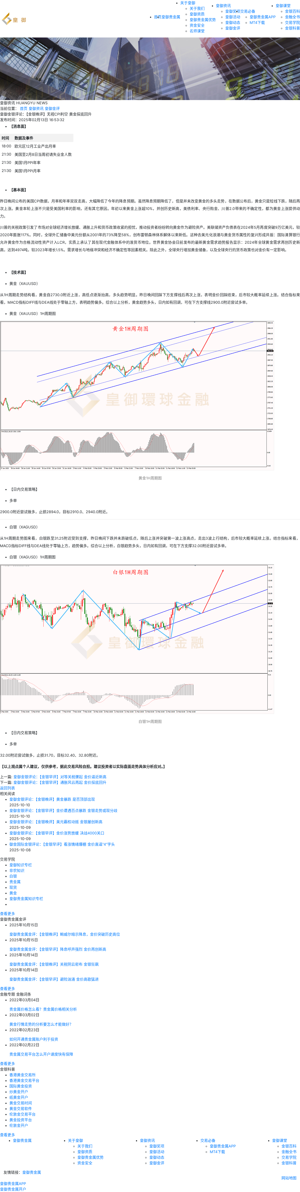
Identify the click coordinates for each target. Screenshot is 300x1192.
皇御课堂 (283, 5)
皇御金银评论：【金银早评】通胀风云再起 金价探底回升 (59, 782)
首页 (23, 108)
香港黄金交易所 (22, 1074)
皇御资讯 (223, 5)
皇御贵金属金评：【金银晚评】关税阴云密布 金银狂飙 (54, 964)
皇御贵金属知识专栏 (26, 898)
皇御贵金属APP (263, 17)
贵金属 (15, 881)
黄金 (13, 893)
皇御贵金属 (170, 17)
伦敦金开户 (18, 1125)
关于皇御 (187, 2)
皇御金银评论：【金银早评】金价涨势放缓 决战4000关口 (56, 833)
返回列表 (7, 788)
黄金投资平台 (20, 1119)
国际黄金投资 (20, 1086)
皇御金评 (232, 28)
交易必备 (247, 11)
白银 (13, 876)
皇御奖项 (232, 11)
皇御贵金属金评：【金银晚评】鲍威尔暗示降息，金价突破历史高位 (64, 934)
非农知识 (16, 870)
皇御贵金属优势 (203, 19)
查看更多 (7, 913)
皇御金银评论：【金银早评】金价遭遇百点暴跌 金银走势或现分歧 (63, 810)
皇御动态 (232, 22)
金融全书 (292, 17)
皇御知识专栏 (20, 865)
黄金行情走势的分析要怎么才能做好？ (41, 1024)
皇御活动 (232, 17)
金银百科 (292, 11)
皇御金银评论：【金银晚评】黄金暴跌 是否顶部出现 (52, 799)
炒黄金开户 (18, 1091)
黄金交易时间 (20, 1103)
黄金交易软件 (20, 1108)
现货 (13, 887)
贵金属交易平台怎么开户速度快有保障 (41, 1054)
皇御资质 (197, 14)
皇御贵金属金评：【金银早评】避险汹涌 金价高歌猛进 (54, 979)
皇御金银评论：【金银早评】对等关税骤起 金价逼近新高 (59, 776)
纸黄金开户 (18, 1097)
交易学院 (292, 22)
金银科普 (292, 28)
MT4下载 (257, 22)
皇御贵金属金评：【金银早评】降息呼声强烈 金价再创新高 (57, 949)
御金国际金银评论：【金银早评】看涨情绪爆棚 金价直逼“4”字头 (62, 844)
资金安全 (197, 25)
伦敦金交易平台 (22, 1114)
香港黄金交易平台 (24, 1080)
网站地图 (288, 1178)
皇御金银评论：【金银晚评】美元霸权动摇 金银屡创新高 (55, 821)
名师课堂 (197, 31)
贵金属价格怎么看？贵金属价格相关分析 (43, 1009)
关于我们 (197, 8)
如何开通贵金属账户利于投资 (33, 1039)
